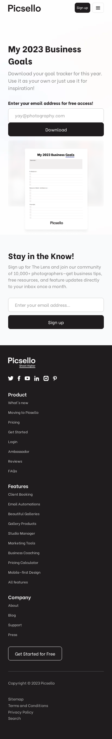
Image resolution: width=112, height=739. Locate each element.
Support (15, 624)
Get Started (18, 431)
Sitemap (16, 699)
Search (14, 718)
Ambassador (18, 451)
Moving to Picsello (23, 412)
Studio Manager (21, 532)
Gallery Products (22, 523)
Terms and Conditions (28, 705)
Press (12, 634)
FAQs (12, 470)
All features (18, 581)
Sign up (82, 7)
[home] (24, 8)
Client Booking (20, 493)
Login (12, 441)
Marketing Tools (21, 542)
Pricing (14, 421)
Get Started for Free (35, 653)
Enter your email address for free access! (50, 103)
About (13, 605)
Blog (12, 614)
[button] (98, 8)
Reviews (15, 460)
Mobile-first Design (24, 572)
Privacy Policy (20, 712)
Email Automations (24, 503)
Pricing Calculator (23, 562)
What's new (18, 402)
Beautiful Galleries (23, 513)
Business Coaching (23, 552)
